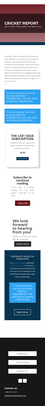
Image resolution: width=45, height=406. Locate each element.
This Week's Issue (34, 26)
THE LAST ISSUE (29, 98)
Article (18, 26)
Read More (22, 312)
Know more (22, 243)
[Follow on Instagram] (25, 381)
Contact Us (22, 371)
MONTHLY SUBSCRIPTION (16, 97)
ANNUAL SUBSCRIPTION (20, 101)
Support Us (22, 353)
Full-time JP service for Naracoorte (22, 257)
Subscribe (22, 203)
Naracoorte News (18, 263)
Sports (24, 26)
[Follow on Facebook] (20, 381)
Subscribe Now (22, 158)
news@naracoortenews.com (15, 395)
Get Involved (22, 362)
